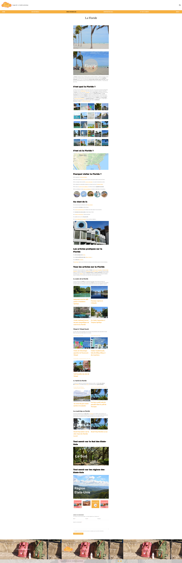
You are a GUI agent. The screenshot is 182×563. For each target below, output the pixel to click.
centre (97, 271)
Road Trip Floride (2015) (99, 432)
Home (3, 11)
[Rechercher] (180, 5)
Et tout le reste (144, 11)
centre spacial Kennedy (79, 209)
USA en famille (35, 11)
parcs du (93, 271)
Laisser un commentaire (78, 533)
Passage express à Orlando (97, 302)
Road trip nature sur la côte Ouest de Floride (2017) (81, 434)
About (177, 11)
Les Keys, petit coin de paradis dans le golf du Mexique (98, 404)
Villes (82, 335)
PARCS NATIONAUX (80, 387)
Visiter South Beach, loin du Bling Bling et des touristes (98, 353)
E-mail (86, 518)
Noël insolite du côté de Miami (81, 375)
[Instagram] (121, 561)
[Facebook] (118, 561)
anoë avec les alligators (83, 186)
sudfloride (83, 388)
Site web (99, 518)
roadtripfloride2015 (82, 358)
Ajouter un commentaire (77, 522)
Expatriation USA (108, 11)
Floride (75, 335)
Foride (84, 254)
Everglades (81, 259)
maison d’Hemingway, (79, 214)
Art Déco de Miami (83, 177)
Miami (87, 257)
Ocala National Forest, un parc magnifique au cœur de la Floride (81, 322)
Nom (74, 518)
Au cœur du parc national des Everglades (81, 405)
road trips (87, 92)
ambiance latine (100, 184)
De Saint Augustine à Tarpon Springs (98, 321)
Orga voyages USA (71, 11)
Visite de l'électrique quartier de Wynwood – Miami (81, 353)
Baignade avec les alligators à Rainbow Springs (81, 301)
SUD (80, 335)
